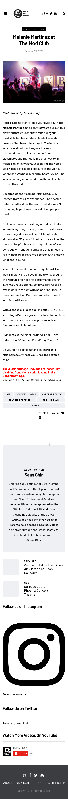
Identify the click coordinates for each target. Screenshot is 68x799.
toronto (34, 405)
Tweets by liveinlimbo (16, 723)
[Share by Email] (40, 417)
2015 (8, 394)
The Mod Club (51, 400)
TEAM (38, 782)
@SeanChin (33, 540)
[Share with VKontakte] (62, 413)
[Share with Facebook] (40, 413)
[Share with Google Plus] (49, 413)
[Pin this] (58, 413)
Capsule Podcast (48, 489)
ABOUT (7, 782)
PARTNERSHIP (55, 782)
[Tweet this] (44, 413)
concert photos (26, 394)
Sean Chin (34, 474)
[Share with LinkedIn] (53, 413)
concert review (52, 394)
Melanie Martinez (20, 400)
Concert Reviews (34, 29)
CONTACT (23, 782)
